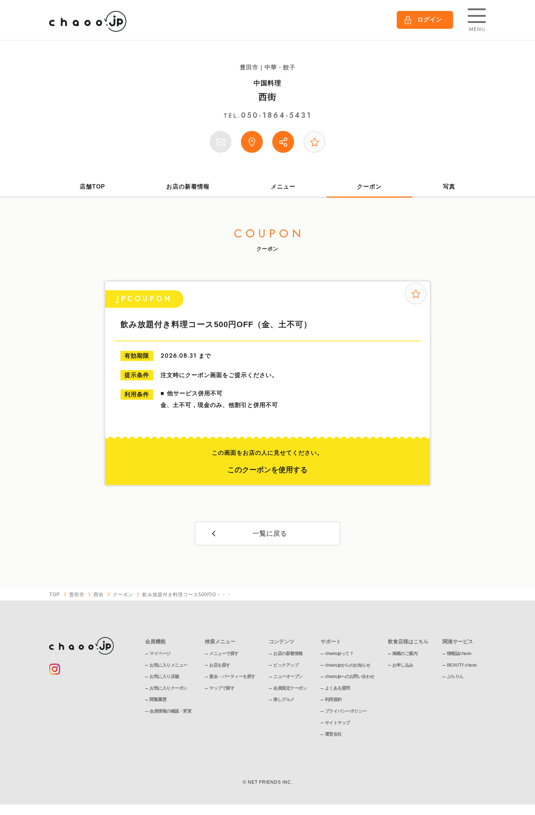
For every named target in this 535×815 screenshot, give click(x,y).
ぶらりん (455, 676)
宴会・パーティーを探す (232, 676)
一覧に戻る (270, 533)
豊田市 (76, 594)
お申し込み (402, 665)
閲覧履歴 (158, 699)
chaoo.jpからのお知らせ (347, 665)
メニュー (283, 186)
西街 (267, 97)
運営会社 (333, 734)
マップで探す (221, 688)
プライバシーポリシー (346, 711)
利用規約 (333, 699)
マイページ (160, 653)
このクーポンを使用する (267, 470)
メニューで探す (224, 653)
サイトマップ (337, 722)
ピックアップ (285, 665)
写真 (449, 186)
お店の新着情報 (188, 186)
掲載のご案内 (404, 653)
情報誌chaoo (459, 653)
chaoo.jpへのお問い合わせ (349, 676)
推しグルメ (283, 699)
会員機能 (155, 641)
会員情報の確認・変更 (170, 711)
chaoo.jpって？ (339, 653)
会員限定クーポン (290, 688)
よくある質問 (337, 688)
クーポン (369, 186)
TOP (54, 594)
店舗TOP (92, 186)
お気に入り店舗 (164, 676)
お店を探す (219, 665)
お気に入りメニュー (168, 665)
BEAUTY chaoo (462, 665)
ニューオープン (288, 676)
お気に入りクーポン (168, 688)
